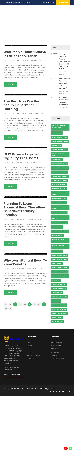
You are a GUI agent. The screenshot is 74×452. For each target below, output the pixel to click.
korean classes (56, 251)
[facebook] (50, 391)
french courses (56, 159)
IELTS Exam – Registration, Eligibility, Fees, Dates (24, 156)
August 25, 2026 (62, 71)
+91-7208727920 (27, 2)
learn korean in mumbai (58, 305)
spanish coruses (57, 317)
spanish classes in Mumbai (59, 313)
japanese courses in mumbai (58, 240)
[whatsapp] (69, 391)
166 (34, 304)
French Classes (33, 113)
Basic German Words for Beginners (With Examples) (64, 83)
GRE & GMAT (55, 352)
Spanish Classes (33, 60)
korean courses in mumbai (59, 267)
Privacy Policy (32, 359)
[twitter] (48, 2)
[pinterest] (46, 2)
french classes (56, 145)
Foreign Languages (57, 343)
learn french (55, 280)
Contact (30, 352)
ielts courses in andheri (59, 198)
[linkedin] (43, 2)
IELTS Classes (32, 163)
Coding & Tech (56, 346)
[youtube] (50, 2)
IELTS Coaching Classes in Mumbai (59, 193)
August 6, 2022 (9, 60)
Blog (28, 343)
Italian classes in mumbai (59, 223)
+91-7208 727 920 (10, 367)
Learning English (57, 292)
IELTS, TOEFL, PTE (56, 349)
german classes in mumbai (59, 180)
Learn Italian (31, 269)
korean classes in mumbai (59, 259)
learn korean (56, 301)
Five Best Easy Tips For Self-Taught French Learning (21, 105)
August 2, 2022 (9, 219)
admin (22, 60)
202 (6, 308)
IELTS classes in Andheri (58, 184)
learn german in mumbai (59, 288)
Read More (10, 84)
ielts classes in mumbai (58, 188)
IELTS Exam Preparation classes (58, 207)
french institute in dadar (59, 164)
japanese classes (57, 227)
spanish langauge (57, 321)
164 (25, 304)
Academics (54, 355)
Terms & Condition (33, 355)
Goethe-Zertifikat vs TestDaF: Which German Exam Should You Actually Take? (64, 61)
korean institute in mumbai (60, 276)
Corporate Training (57, 359)
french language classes (59, 172)
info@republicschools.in (13, 2)
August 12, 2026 (64, 107)
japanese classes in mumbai (60, 231)
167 (39, 304)
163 (20, 304)
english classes (56, 133)
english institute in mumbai (60, 141)
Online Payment (63, 2)
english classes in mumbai (59, 137)
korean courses (56, 263)
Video (29, 349)
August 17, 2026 (63, 91)
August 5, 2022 (9, 113)
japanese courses (57, 235)
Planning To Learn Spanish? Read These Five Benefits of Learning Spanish (24, 209)
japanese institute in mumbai (58, 246)
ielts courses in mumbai (59, 203)
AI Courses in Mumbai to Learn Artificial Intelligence (59, 127)
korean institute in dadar (59, 272)
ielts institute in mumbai (59, 213)
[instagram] (53, 2)
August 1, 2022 (9, 269)
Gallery (29, 346)
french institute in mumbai (59, 168)
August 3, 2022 (9, 163)
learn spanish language (59, 309)
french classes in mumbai (59, 149)
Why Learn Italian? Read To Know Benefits (25, 262)
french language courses (59, 176)
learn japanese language (59, 296)
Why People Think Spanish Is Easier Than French (25, 54)
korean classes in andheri (59, 255)
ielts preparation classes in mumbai (59, 217)
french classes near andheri (58, 154)
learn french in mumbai (58, 284)
